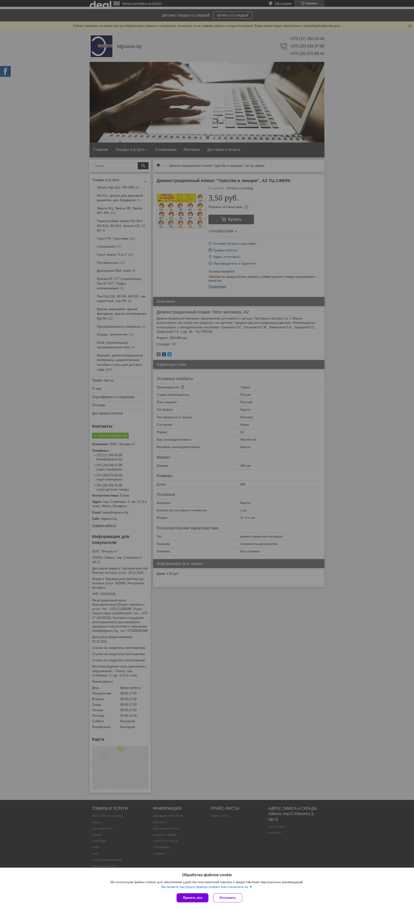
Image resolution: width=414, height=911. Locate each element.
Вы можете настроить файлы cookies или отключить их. (205, 887)
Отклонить (227, 897)
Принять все (192, 897)
